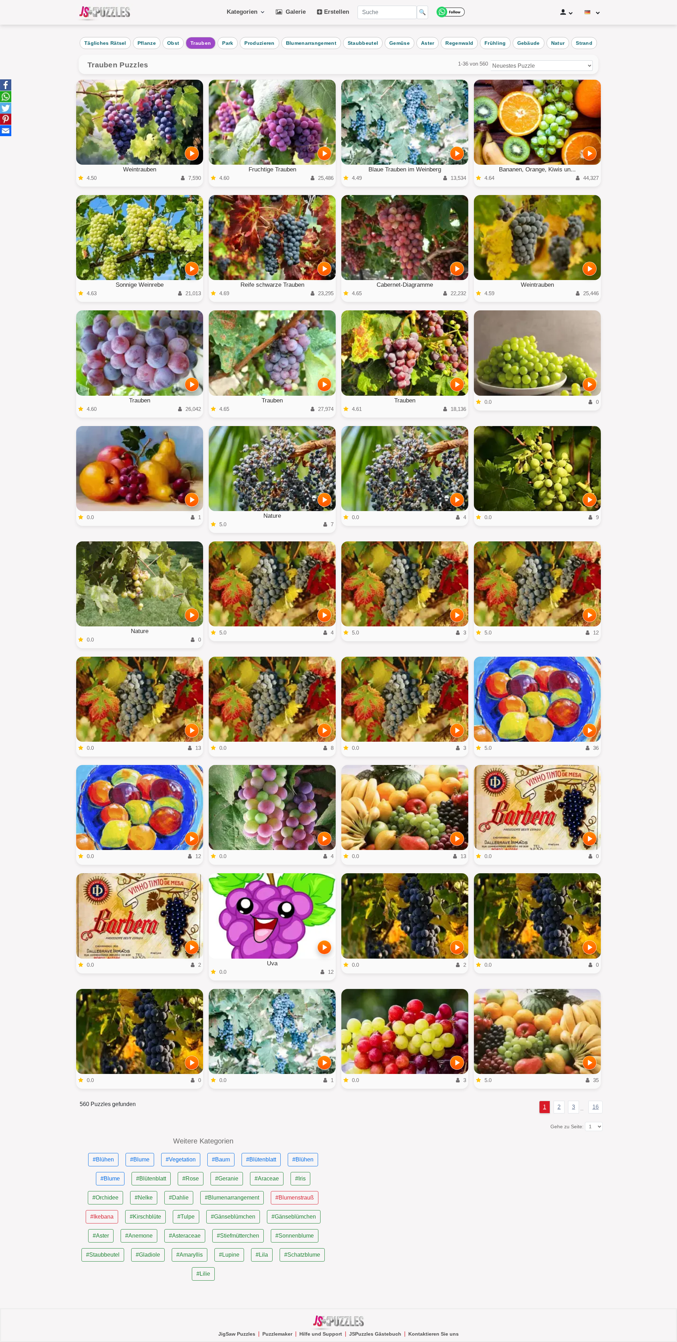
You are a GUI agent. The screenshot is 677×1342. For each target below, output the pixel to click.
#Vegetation (181, 1159)
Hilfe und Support (320, 1334)
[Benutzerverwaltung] (566, 12)
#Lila (262, 1255)
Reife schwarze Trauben (272, 284)
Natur (558, 43)
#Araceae (267, 1179)
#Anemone (139, 1236)
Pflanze (147, 43)
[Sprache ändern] (592, 12)
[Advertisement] (474, 1186)
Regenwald (459, 43)
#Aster (101, 1236)
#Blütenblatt (261, 1159)
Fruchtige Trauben (272, 169)
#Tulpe (186, 1217)
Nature (272, 515)
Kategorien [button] (244, 11)
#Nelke (144, 1198)
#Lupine (229, 1255)
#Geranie (226, 1179)
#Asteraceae (185, 1236)
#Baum (221, 1159)
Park (227, 43)
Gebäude (528, 43)
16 (595, 1107)
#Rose (190, 1179)
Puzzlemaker (277, 1334)
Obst (173, 43)
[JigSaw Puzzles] (104, 12)
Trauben (200, 43)
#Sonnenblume (294, 1236)
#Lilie (203, 1274)
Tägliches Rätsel (105, 43)
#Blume (140, 1159)
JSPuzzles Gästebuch (375, 1334)
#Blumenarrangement (232, 1198)
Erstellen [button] (335, 11)
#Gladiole (148, 1255)
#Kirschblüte (145, 1217)
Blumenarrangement (311, 43)
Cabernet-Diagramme (405, 284)
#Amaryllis (189, 1255)
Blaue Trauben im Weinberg (404, 169)
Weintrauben (139, 169)
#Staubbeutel (103, 1255)
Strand (584, 43)
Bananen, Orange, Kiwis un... (537, 169)
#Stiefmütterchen (238, 1236)
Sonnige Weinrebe (140, 284)
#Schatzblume (302, 1255)
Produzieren (259, 43)
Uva (272, 963)
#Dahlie (179, 1198)
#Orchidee (105, 1198)
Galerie (294, 11)
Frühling (495, 43)
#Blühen (103, 1159)
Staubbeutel (363, 43)
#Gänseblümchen (233, 1217)
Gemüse (399, 43)
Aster (427, 43)
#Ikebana (102, 1217)
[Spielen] (192, 153)
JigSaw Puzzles (236, 1334)
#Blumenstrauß (294, 1198)
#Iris (300, 1179)
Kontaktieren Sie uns (433, 1334)
